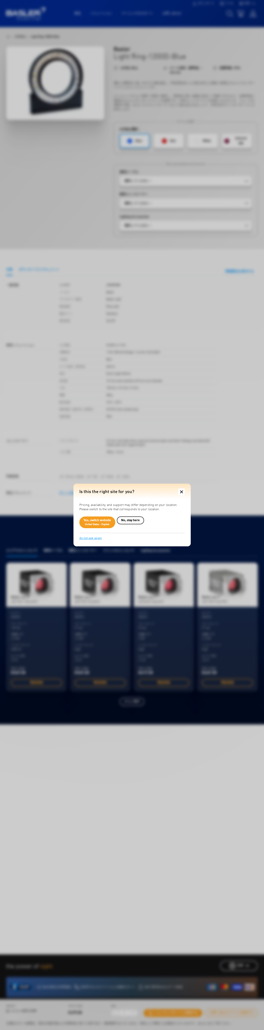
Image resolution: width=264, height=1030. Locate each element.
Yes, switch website (97, 522)
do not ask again (90, 538)
